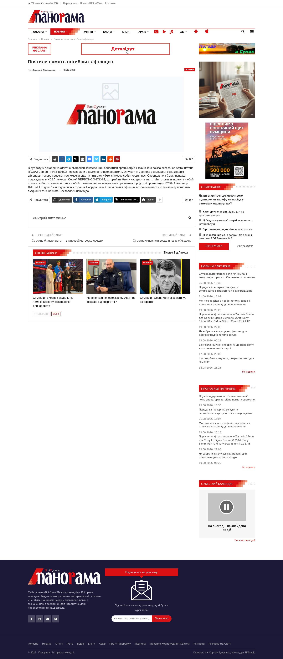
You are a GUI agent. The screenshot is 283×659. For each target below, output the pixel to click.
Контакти (110, 3)
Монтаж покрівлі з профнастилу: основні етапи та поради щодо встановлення (224, 302)
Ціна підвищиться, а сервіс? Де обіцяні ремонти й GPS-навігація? (225, 236)
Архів (142, 31)
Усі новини (248, 371)
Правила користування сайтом (170, 643)
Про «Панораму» (120, 643)
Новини (59, 31)
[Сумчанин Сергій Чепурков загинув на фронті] (165, 276)
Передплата (70, 3)
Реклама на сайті (219, 643)
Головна (38, 31)
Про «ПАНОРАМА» (91, 3)
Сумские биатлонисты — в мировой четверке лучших (67, 240)
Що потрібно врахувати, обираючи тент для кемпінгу (226, 360)
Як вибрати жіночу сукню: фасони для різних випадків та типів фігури (223, 333)
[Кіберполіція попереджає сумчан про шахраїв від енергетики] (111, 276)
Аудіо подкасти (172, 31)
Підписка (140, 643)
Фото (70, 643)
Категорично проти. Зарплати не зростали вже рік (221, 213)
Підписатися (162, 618)
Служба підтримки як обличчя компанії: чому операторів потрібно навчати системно (227, 275)
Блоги (107, 31)
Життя (88, 31)
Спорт (126, 31)
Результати (245, 246)
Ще (182, 31)
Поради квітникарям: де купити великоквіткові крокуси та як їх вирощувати (226, 289)
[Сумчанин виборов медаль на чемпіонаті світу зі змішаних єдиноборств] (58, 276)
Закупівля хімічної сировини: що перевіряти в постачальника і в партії (226, 346)
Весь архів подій (244, 540)
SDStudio (249, 652)
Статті (59, 643)
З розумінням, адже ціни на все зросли (227, 229)
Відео (80, 643)
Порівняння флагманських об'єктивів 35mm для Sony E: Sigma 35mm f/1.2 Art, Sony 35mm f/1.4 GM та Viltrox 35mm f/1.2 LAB (226, 318)
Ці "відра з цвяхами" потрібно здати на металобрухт (225, 222)
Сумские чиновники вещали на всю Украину (162, 240)
